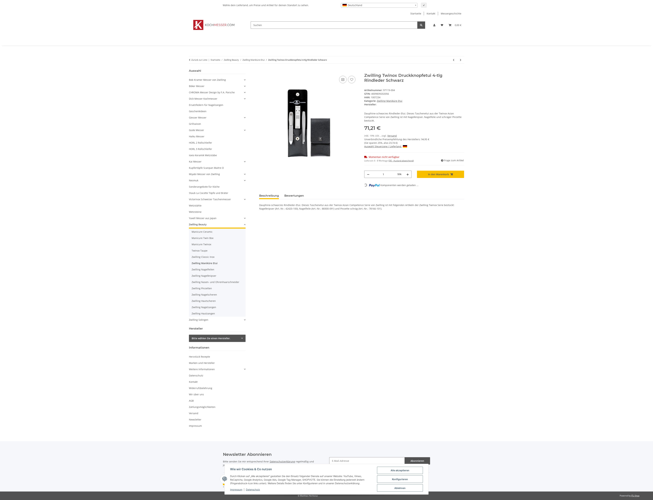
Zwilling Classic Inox (203, 256)
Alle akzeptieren (400, 470)
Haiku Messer (196, 136)
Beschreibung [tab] (269, 195)
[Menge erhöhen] (407, 174)
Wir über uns (196, 394)
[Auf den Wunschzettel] (351, 79)
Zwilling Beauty (198, 224)
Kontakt (431, 13)
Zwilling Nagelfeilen (203, 269)
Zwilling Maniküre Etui (389, 100)
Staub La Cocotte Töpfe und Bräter (208, 193)
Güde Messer (196, 130)
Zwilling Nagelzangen (204, 307)
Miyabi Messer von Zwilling (204, 174)
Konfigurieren (400, 479)
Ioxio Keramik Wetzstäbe (203, 155)
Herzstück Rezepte (199, 356)
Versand (392, 135)
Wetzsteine (195, 211)
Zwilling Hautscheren (204, 301)
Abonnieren (417, 460)
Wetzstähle (195, 205)
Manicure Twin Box (202, 238)
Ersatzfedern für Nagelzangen (206, 105)
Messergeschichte (451, 13)
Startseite (415, 13)
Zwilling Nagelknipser (204, 275)
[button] (434, 25)
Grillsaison (195, 123)
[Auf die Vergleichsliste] (343, 79)
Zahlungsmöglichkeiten (202, 407)
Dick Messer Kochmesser (203, 98)
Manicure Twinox (201, 244)
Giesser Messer (197, 117)
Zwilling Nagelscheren (204, 294)
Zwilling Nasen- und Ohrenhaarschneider (215, 282)
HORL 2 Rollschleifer (200, 142)
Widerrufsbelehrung (200, 388)
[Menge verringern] (368, 174)
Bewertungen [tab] (294, 195)
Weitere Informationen (202, 369)
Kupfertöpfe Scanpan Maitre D (206, 167)
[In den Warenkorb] (262, 71)
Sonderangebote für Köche (204, 186)
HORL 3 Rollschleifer (200, 149)
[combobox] (379, 5)
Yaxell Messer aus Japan (202, 218)
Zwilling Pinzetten (202, 288)
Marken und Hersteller (202, 363)
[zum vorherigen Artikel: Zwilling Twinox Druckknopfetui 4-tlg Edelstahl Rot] (453, 60)
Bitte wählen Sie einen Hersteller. (211, 338)
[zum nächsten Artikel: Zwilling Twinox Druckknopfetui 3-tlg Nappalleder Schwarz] (460, 60)
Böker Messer (196, 86)
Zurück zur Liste (199, 59)
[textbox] (379, 5)
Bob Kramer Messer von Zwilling (207, 79)
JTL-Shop (635, 495)
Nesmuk (193, 180)
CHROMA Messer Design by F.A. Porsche (212, 92)
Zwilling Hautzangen (203, 313)
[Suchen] (421, 25)
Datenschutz (253, 489)
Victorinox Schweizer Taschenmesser (210, 199)
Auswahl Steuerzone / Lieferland (383, 146)
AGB (191, 400)
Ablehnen (400, 488)
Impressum (236, 489)
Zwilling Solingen (198, 319)
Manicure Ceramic (202, 231)
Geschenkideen (197, 111)
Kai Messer (195, 161)
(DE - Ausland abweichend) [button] (401, 160)
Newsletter (195, 419)
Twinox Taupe (199, 250)
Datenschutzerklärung (282, 461)
